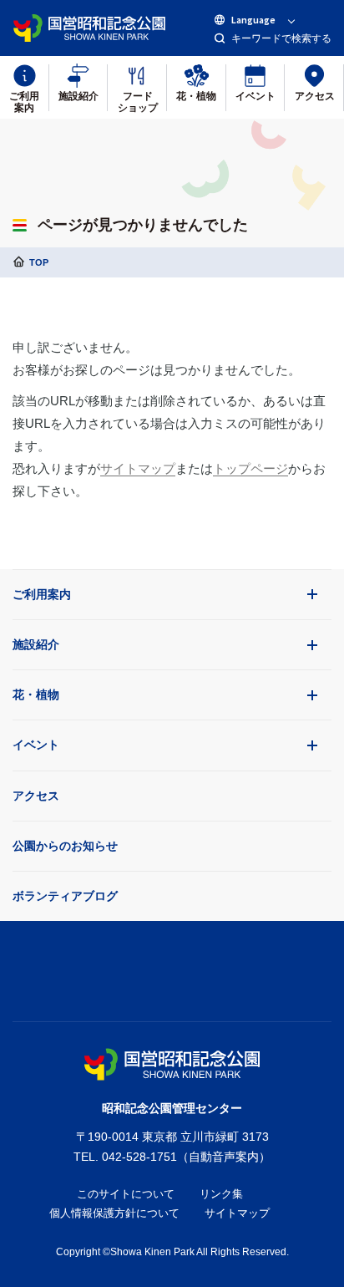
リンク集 (221, 1194)
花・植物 (36, 694)
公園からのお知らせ (65, 845)
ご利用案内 (42, 594)
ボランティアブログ (65, 896)
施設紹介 (36, 644)
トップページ (250, 468)
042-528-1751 (139, 1156)
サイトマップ (137, 468)
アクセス (36, 795)
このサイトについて (126, 1194)
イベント (36, 744)
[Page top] (172, 967)
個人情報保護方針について (114, 1213)
